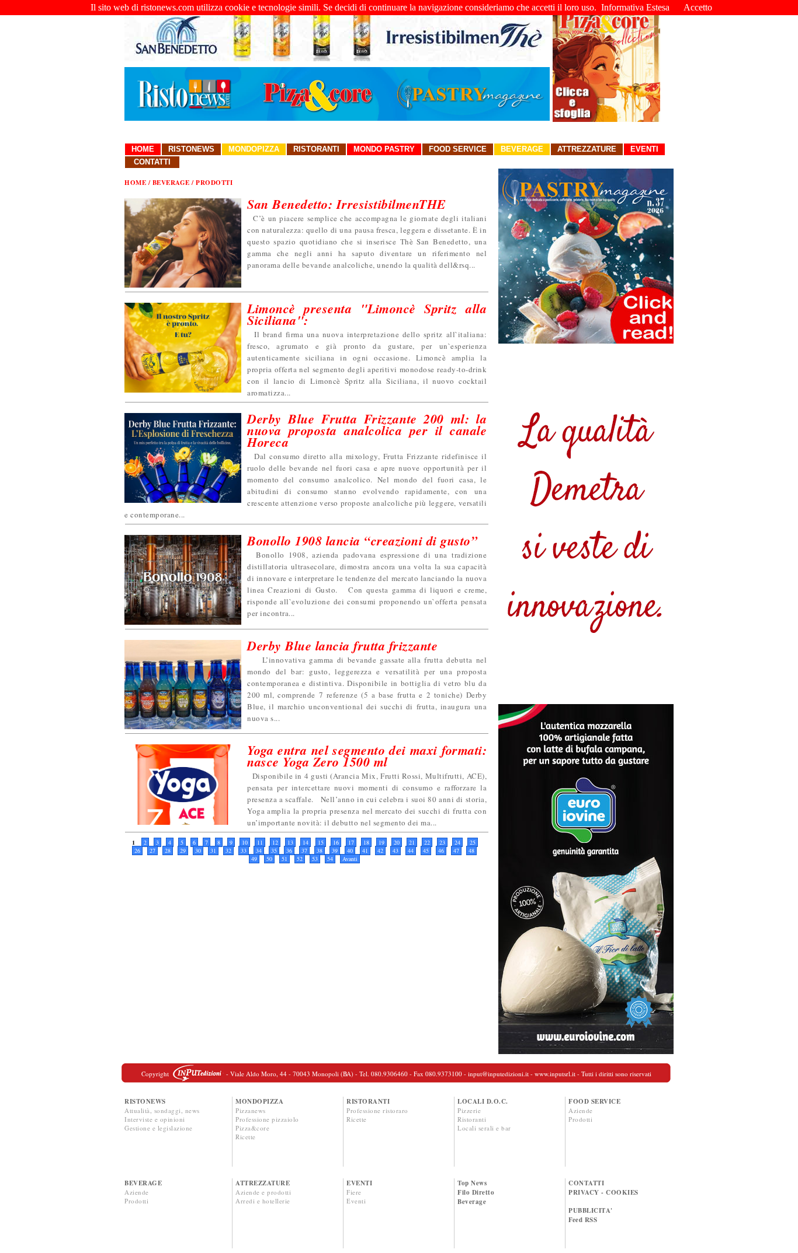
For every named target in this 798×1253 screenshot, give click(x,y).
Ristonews (191, 149)
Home (142, 149)
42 (380, 850)
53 (315, 859)
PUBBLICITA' (590, 1210)
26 (137, 850)
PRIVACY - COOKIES (603, 1192)
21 (412, 842)
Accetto (697, 7)
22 (427, 842)
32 (228, 850)
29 (183, 850)
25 (473, 842)
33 (244, 850)
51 (284, 859)
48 (471, 850)
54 (330, 859)
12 (275, 842)
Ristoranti (316, 149)
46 (441, 850)
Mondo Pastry (384, 149)
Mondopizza (253, 149)
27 (152, 850)
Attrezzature (586, 149)
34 (259, 850)
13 (290, 842)
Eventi (644, 149)
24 (457, 842)
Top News (472, 1183)
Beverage (522, 149)
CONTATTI (586, 1183)
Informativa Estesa (635, 7)
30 (198, 850)
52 (300, 859)
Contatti (152, 162)
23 (442, 842)
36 (289, 850)
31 (213, 850)
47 (456, 850)
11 (260, 842)
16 (336, 842)
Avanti (350, 859)
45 (426, 850)
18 (366, 842)
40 (350, 850)
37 (304, 850)
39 (335, 850)
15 (321, 842)
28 (168, 850)
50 (269, 859)
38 (319, 850)
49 (254, 859)
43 (395, 850)
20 (397, 842)
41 (365, 850)
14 (305, 842)
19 (381, 842)
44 (411, 850)
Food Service (458, 149)
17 (351, 842)
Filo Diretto (475, 1192)
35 (274, 850)
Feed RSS (582, 1219)
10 (245, 842)
